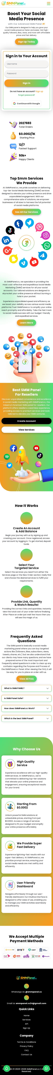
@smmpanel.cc (33, 991)
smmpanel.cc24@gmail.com (31, 1003)
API (26, 1023)
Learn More (26, 322)
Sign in (26, 83)
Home (26, 1015)
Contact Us (26, 1054)
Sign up (39, 91)
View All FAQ (26, 678)
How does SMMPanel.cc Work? (19, 708)
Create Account (26, 421)
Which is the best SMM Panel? (19, 718)
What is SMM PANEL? (14, 688)
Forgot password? (26, 95)
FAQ (27, 1050)
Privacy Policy (26, 1046)
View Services (26, 429)
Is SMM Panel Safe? (13, 698)
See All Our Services (26, 211)
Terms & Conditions (26, 1042)
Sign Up (26, 1028)
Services (26, 1019)
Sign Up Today (26, 41)
